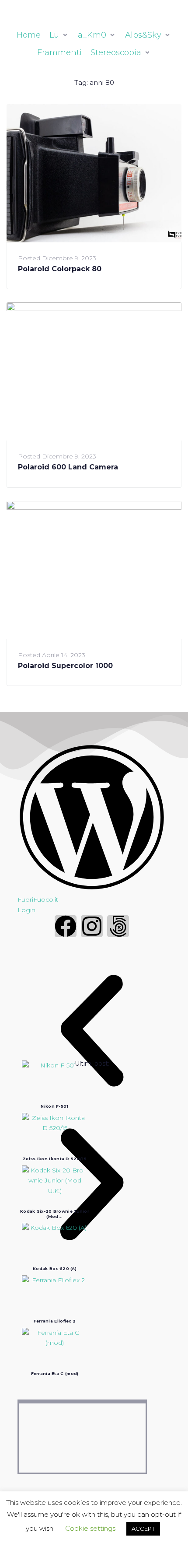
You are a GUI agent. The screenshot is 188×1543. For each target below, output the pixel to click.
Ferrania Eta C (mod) (55, 1373)
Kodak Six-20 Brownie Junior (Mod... (54, 1214)
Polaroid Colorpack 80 (59, 269)
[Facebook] (66, 926)
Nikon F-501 (54, 1106)
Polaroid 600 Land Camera (68, 467)
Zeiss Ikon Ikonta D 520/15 (55, 1158)
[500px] (118, 926)
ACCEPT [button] (143, 1528)
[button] (91, 1032)
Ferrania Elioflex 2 (55, 1321)
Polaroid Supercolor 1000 (65, 665)
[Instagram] (92, 926)
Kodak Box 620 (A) (55, 1268)
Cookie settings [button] (90, 1528)
